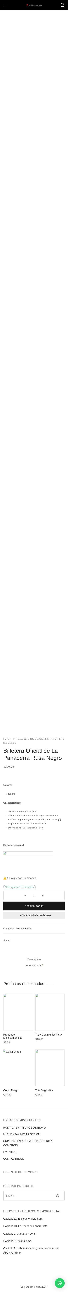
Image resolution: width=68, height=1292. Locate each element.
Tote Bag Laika (44, 1090)
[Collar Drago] (18, 1068)
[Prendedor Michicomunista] (18, 1012)
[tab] (34, 959)
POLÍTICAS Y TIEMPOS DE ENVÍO (24, 1127)
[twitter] (39, 1279)
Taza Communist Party (48, 1034)
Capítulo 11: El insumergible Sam (22, 1218)
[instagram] (24, 1279)
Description (34, 959)
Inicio (6, 739)
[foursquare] (45, 1279)
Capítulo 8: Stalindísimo (17, 1241)
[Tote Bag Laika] (50, 1068)
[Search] (57, 1196)
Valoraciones (34, 965)
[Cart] (63, 5)
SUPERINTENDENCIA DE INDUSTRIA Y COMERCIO (28, 1143)
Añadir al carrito (34, 906)
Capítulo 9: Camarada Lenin (19, 1233)
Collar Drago (10, 1090)
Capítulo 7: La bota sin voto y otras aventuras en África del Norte (31, 1250)
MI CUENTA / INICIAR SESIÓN (21, 1134)
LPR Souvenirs (19, 739)
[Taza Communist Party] (50, 1012)
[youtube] (32, 1279)
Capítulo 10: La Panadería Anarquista (25, 1226)
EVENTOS (9, 1152)
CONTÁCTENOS (13, 1158)
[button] (60, 1283)
